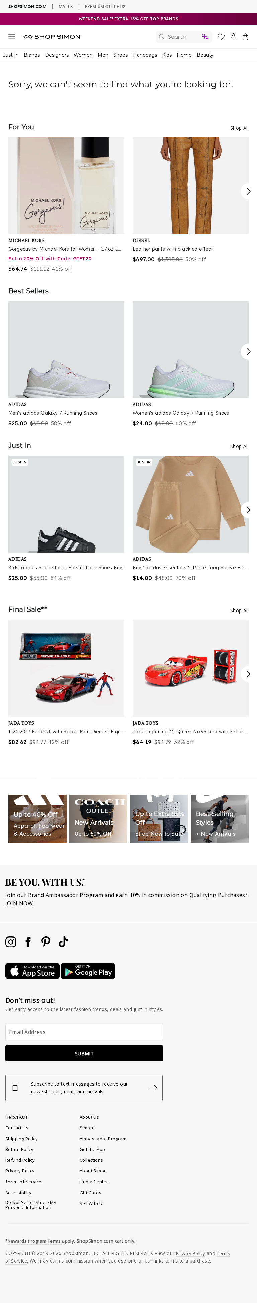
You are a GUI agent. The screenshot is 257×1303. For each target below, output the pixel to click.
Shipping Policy (21, 1139)
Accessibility (18, 1193)
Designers (57, 55)
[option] (66, 205)
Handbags (145, 55)
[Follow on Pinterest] (46, 945)
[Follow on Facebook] (29, 945)
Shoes (120, 55)
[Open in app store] (33, 977)
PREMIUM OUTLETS (105, 6)
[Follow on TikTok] (63, 945)
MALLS (66, 6)
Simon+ (87, 1128)
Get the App (92, 1149)
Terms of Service (23, 1181)
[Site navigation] (11, 38)
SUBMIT (84, 1053)
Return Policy (19, 1149)
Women (83, 55)
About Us (89, 1117)
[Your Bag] (245, 38)
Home (184, 55)
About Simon (93, 1171)
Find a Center (94, 1181)
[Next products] (249, 191)
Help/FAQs (16, 1117)
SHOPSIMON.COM (27, 6)
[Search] (184, 37)
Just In (11, 55)
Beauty (205, 55)
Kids (167, 55)
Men (103, 55)
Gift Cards (90, 1193)
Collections (91, 1160)
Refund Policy (20, 1160)
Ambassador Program (103, 1139)
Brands (32, 55)
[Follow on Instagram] (11, 945)
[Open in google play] (88, 977)
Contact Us (16, 1128)
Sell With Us (92, 1203)
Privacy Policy (20, 1171)
